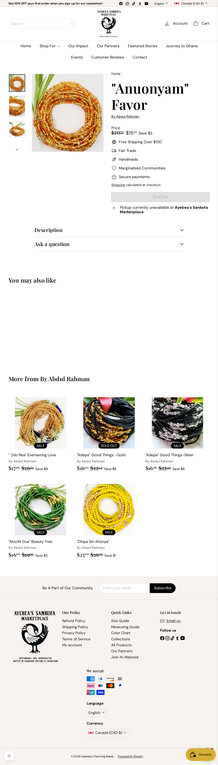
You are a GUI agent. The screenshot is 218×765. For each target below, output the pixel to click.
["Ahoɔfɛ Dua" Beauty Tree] (41, 520)
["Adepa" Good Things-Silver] (177, 433)
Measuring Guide (125, 627)
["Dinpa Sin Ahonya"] (109, 520)
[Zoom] (67, 113)
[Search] (72, 24)
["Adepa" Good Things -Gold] (109, 433)
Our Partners (108, 46)
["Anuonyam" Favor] (24, 326)
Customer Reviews (107, 57)
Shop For (48, 46)
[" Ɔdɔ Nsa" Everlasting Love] (41, 433)
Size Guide (120, 620)
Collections (120, 639)
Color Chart (121, 633)
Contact (140, 57)
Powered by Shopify (130, 756)
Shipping (118, 185)
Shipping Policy (75, 627)
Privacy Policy (73, 633)
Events (77, 57)
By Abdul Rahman (65, 379)
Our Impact (78, 46)
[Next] (17, 148)
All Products (121, 645)
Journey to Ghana (182, 46)
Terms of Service (76, 639)
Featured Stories (142, 46)
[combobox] (43, 24)
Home (26, 46)
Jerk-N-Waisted (124, 657)
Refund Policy (73, 620)
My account (72, 645)
